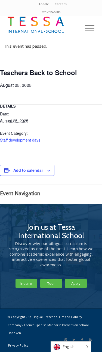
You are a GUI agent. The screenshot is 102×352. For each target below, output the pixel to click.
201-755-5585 (51, 12)
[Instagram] (66, 340)
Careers (61, 4)
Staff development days (20, 140)
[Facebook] (82, 340)
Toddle (43, 4)
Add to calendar (28, 170)
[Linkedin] (74, 340)
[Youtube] (90, 340)
